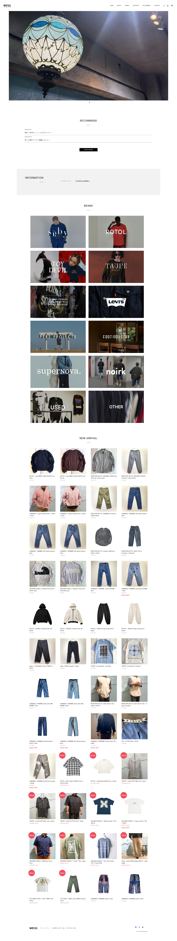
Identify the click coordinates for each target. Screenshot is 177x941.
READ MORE (88, 150)
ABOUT (119, 5)
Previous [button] (12, 56)
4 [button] (91, 102)
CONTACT (157, 5)
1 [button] (85, 102)
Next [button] (165, 56)
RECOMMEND (147, 5)
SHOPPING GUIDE (70, 928)
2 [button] (87, 102)
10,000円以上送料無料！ (83, 181)
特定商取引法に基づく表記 (58, 928)
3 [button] (89, 102)
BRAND (127, 5)
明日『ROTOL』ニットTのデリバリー (38, 132)
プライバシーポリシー (45, 928)
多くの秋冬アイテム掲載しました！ (37, 140)
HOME (111, 5)
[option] (88, 56)
